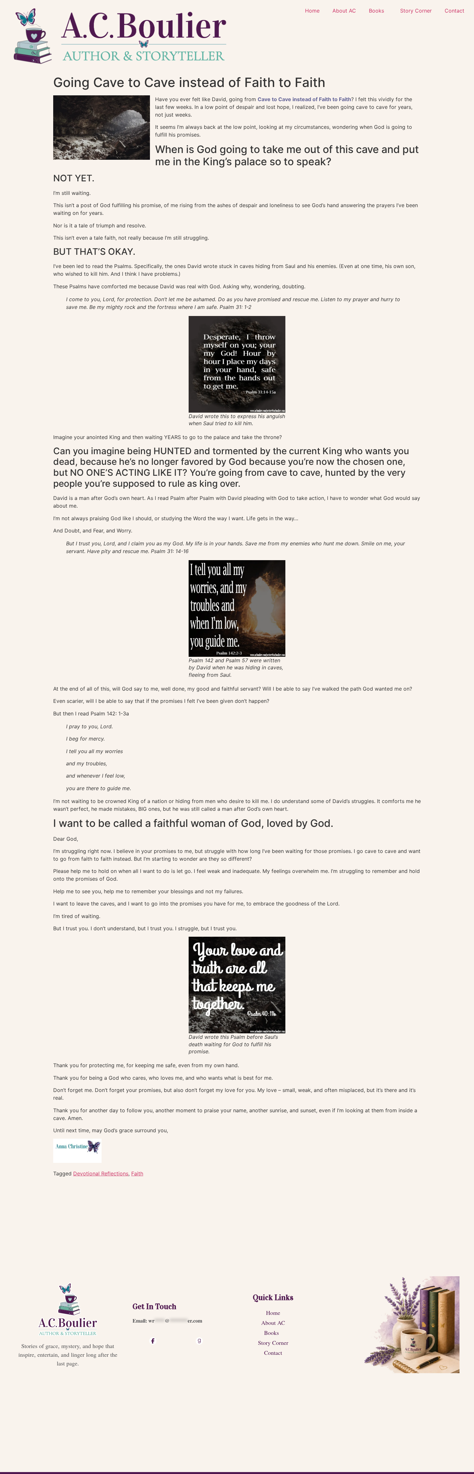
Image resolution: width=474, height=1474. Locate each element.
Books (376, 10)
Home (312, 10)
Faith (137, 1173)
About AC (344, 10)
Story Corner (416, 10)
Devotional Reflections (100, 1173)
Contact (454, 10)
